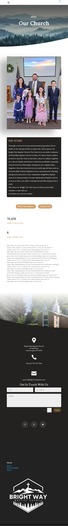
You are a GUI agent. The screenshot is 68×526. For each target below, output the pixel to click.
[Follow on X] (34, 424)
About (9, 470)
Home (9, 466)
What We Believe (13, 468)
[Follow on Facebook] (25, 424)
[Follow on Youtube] (43, 424)
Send (57, 410)
